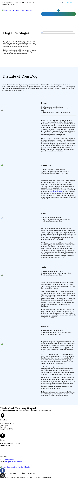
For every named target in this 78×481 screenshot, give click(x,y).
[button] (58, 10)
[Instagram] (2, 475)
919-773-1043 (9, 460)
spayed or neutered (56, 191)
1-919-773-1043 (71, 3)
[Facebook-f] (2, 470)
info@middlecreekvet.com (13, 462)
